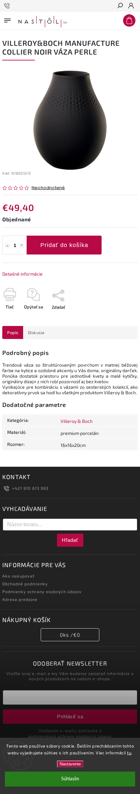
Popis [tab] (12, 332)
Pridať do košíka (64, 245)
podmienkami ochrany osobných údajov (70, 736)
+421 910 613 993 (30, 488)
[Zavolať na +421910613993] (8, 6)
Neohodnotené (48, 188)
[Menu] (7, 19)
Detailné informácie (22, 274)
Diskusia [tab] (36, 332)
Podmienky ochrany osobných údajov (42, 591)
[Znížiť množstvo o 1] (7, 246)
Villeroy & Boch (76, 421)
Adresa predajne (19, 599)
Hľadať (70, 540)
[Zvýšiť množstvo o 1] (22, 246)
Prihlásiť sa (70, 716)
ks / (70, 635)
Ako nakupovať (18, 576)
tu (129, 752)
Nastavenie (70, 763)
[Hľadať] (120, 6)
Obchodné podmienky (25, 583)
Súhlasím (70, 778)
